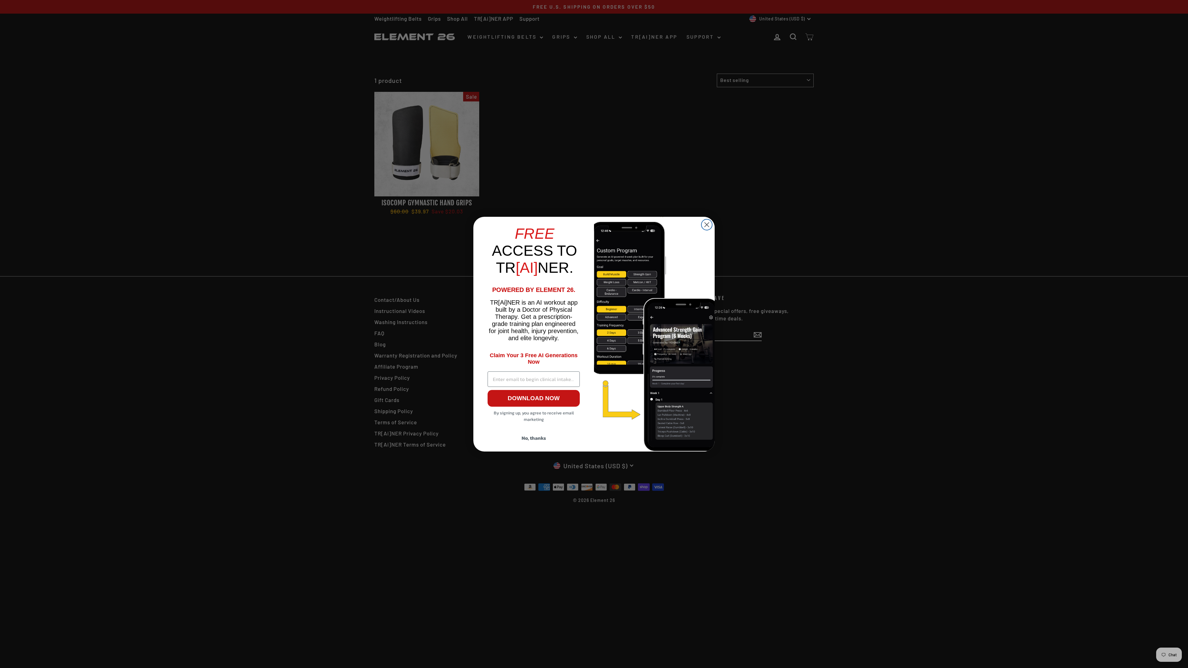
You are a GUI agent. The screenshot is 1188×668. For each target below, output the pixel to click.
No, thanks (534, 438)
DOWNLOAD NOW (534, 398)
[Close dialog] (706, 224)
